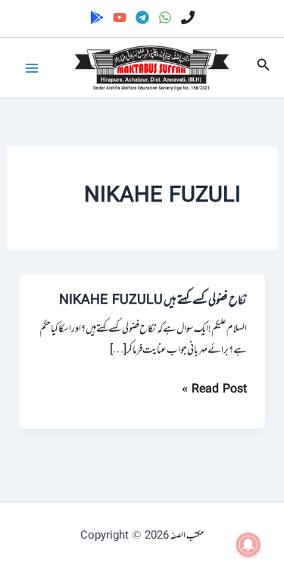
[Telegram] (142, 17)
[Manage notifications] (248, 545)
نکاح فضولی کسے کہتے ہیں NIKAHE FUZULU (153, 301)
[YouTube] (119, 17)
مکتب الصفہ (187, 535)
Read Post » (214, 390)
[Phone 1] (188, 17)
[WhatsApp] (165, 17)
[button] (262, 67)
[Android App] (97, 17)
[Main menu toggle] (31, 68)
